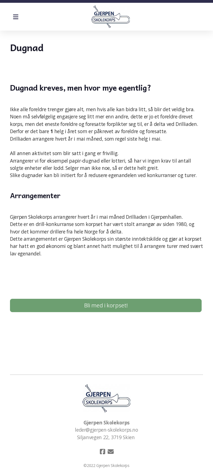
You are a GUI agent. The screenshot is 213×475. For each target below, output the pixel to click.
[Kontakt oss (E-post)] (110, 451)
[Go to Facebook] (102, 451)
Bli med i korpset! (106, 305)
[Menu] (15, 17)
